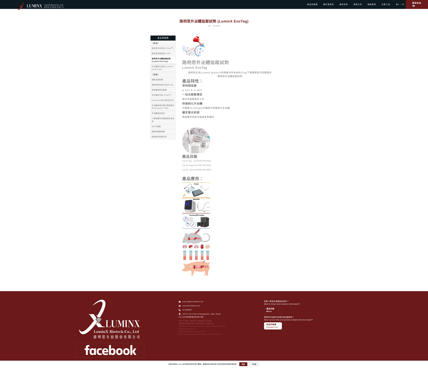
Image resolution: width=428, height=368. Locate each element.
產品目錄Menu (270, 310)
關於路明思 (328, 4)
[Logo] (45, 6)
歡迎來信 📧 (416, 4)
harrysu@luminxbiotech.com (192, 302)
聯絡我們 (372, 4)
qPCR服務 (156, 126)
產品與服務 (312, 4)
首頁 (209, 26)
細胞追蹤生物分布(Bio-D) (162, 85)
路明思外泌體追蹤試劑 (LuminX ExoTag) (161, 60)
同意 (243, 364)
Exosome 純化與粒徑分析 (163, 100)
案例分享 (358, 4)
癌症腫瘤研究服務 (159, 90)
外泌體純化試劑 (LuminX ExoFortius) (162, 68)
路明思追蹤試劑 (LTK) (161, 53)
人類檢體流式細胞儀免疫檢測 (163, 120)
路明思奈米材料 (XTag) (163, 48)
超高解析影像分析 (159, 137)
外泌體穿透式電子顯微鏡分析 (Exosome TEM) (163, 106)
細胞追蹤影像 (157, 80)
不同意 (254, 364)
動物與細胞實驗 (158, 132)
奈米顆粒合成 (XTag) (162, 95)
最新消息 (344, 4)
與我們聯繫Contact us (272, 326)
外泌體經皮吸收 (158, 113)
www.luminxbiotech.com (191, 306)
